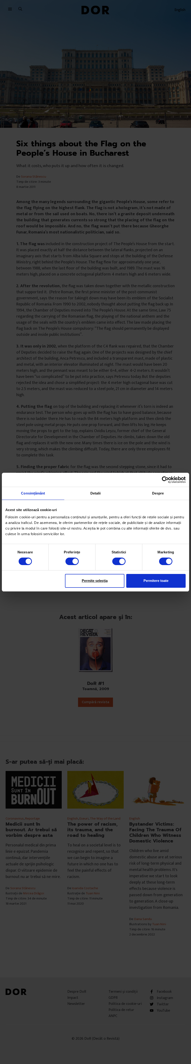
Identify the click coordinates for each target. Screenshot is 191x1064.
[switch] (72, 561)
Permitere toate (155, 581)
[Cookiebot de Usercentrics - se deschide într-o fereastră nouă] (165, 479)
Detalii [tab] (95, 493)
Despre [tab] (158, 493)
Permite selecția (95, 581)
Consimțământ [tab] (33, 493)
